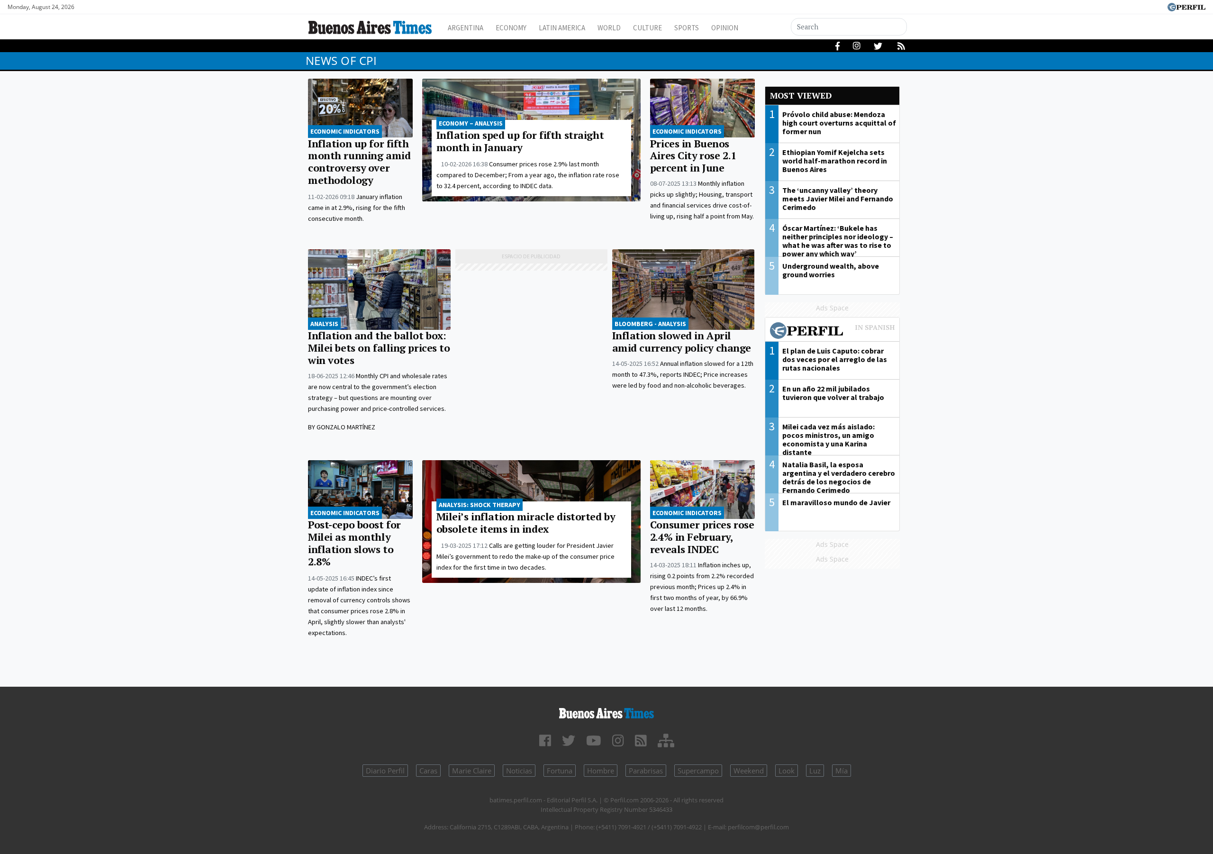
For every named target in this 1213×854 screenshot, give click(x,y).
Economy (511, 27)
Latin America (562, 27)
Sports (686, 27)
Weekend (748, 770)
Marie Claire (471, 770)
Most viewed (801, 95)
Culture (647, 27)
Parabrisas (646, 770)
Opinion (724, 27)
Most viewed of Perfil (832, 332)
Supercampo (698, 770)
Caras (428, 770)
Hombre (600, 770)
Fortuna (559, 770)
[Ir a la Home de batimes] (606, 711)
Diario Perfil (385, 770)
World (609, 27)
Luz (815, 770)
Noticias (519, 770)
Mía (841, 770)
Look (786, 770)
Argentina (465, 27)
